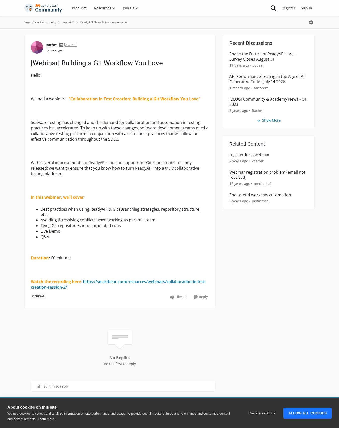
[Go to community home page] (43, 8)
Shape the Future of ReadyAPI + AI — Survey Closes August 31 (263, 56)
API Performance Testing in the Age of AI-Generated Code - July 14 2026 (267, 79)
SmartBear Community (40, 22)
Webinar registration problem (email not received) (267, 175)
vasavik (258, 161)
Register (288, 8)
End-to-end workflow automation (260, 195)
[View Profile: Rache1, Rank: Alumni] (37, 47)
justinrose (260, 201)
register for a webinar (249, 154)
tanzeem (261, 88)
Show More (271, 120)
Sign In (306, 8)
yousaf (258, 65)
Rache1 (52, 44)
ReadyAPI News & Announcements (104, 22)
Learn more (46, 419)
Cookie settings (262, 413)
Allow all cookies (307, 413)
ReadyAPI (68, 22)
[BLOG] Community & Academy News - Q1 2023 (268, 102)
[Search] (273, 8)
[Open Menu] (311, 22)
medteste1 (262, 183)
